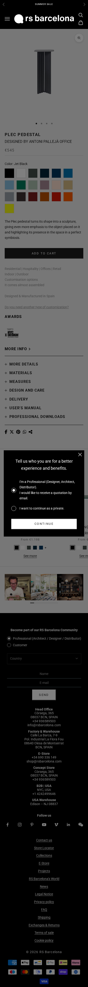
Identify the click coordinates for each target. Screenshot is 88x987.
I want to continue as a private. (41, 508)
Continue (44, 524)
